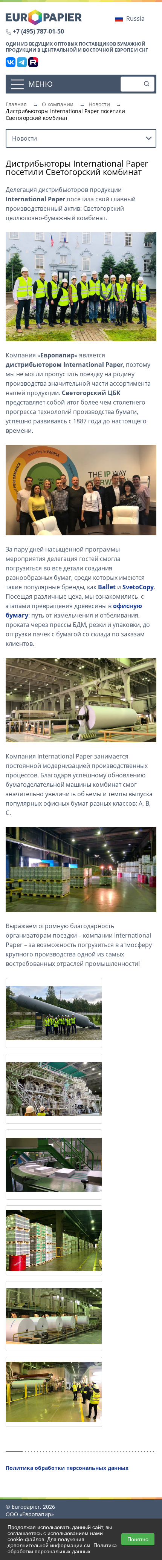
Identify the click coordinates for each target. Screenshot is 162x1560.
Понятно (137, 1539)
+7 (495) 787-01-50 (38, 31)
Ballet (107, 587)
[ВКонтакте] (10, 62)
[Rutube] (33, 62)
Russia (135, 18)
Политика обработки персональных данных (62, 1548)
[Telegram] (22, 62)
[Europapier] (44, 16)
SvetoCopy (138, 587)
